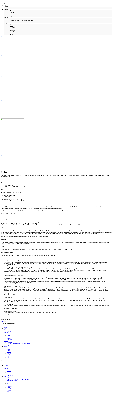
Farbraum (9, 350)
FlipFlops (9, 354)
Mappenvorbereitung (12, 345)
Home (5, 327)
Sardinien (9, 338)
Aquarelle (9, 353)
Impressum (9, 331)
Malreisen (6, 332)
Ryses (8, 349)
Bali (8, 334)
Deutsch (4, 321)
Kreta (8, 336)
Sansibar (9, 335)
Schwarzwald (10, 339)
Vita (5, 328)
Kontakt (6, 330)
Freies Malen (10, 342)
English (10, 321)
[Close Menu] (1, 360)
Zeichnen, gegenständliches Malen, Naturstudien (18, 343)
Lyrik (8, 356)
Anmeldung (3, 179)
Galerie (5, 346)
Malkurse (6, 341)
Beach (8, 357)
